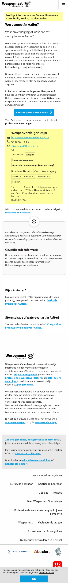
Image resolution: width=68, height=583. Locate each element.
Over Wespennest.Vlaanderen (44, 501)
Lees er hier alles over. (28, 453)
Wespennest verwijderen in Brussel (41, 540)
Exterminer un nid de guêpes (45, 531)
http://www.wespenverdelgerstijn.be (30, 137)
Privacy (57, 492)
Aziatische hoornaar (50, 484)
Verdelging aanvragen (32, 112)
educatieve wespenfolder (36, 460)
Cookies (43, 492)
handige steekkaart (16, 463)
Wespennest (25, 522)
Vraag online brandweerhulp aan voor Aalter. (33, 326)
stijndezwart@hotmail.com (25, 146)
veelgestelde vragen (46, 422)
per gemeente (25, 384)
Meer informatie (46, 572)
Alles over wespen (15, 422)
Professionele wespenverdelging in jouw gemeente (38, 512)
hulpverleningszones (25, 374)
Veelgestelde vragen (50, 522)
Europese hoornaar (21, 484)
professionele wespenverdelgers (23, 377)
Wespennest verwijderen (47, 475)
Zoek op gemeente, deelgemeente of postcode (31, 439)
